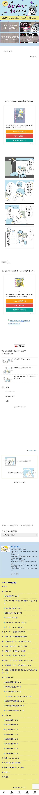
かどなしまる (15, 546)
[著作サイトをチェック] (12, 574)
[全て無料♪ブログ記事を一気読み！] (9, 38)
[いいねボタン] (4, 262)
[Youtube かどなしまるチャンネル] (29, 27)
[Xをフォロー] (14, 574)
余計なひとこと (10, 396)
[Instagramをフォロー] (17, 574)
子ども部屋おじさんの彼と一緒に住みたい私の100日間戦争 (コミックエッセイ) (19, 295)
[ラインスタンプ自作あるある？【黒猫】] (29, 38)
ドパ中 (7, 401)
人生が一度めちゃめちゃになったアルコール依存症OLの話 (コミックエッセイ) (19, 126)
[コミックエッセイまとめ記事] (9, 27)
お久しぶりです (10, 391)
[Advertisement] (19, 78)
